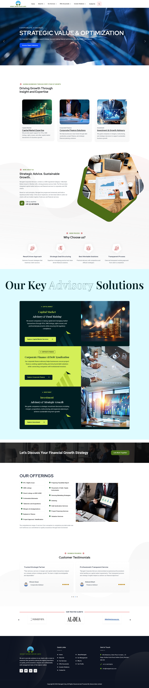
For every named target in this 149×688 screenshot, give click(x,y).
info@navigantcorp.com (109, 668)
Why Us (80, 661)
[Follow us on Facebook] (21, 670)
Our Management (82, 657)
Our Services (51, 3)
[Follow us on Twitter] (26, 670)
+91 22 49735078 (32, 204)
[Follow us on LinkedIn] (30, 670)
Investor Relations (79, 3)
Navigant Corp (62, 684)
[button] (4, 41)
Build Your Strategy (28, 52)
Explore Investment (33, 422)
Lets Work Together (120, 453)
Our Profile (81, 664)
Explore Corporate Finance (36, 377)
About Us (40, 3)
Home (33, 4)
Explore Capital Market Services (38, 339)
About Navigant (82, 654)
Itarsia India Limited (96, 684)
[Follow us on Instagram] (35, 670)
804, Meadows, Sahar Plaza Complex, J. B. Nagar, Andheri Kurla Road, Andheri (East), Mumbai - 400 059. (114, 657)
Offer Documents (64, 3)
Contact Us (92, 4)
